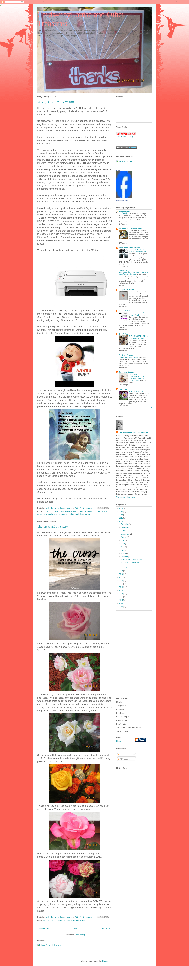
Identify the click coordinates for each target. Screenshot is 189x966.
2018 (121, 574)
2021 (121, 518)
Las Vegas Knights (50, 514)
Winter (82, 921)
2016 (121, 581)
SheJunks (123, 389)
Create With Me (125, 311)
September (125, 534)
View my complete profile (125, 497)
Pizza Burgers (124, 214)
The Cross (66, 921)
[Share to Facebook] (105, 508)
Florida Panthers (86, 511)
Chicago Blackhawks (56, 511)
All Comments (124, 759)
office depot (74, 514)
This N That (123, 334)
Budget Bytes (124, 212)
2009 (121, 603)
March (123, 553)
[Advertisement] (134, 653)
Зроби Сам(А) (124, 271)
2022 (121, 515)
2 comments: (88, 917)
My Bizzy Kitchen (126, 355)
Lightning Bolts (63, 514)
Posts (121, 755)
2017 (121, 577)
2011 (121, 597)
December (125, 524)
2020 (121, 521)
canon (45, 511)
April (123, 550)
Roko (82, 514)
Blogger (105, 961)
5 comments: (88, 508)
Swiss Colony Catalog (124, 137)
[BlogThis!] (100, 508)
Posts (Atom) (80, 935)
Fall (44, 921)
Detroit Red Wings (72, 511)
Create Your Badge (122, 200)
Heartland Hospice (100, 511)
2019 (121, 571)
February (124, 557)
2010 (121, 600)
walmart (87, 514)
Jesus (39, 514)
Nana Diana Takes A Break (129, 248)
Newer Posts (44, 929)
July (123, 540)
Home (75, 929)
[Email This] (98, 508)
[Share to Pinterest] (107, 508)
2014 (121, 587)
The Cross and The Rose (52, 526)
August (124, 537)
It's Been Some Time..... (137, 391)
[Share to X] (103, 508)
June (123, 544)
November (125, 527)
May (123, 547)
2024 (121, 508)
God (48, 921)
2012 (121, 594)
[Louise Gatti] (124, 198)
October (124, 531)
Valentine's (75, 921)
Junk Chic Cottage (126, 372)
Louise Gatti (120, 170)
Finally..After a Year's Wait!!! (55, 102)
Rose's (53, 921)
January (124, 567)
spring (59, 921)
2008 (121, 607)
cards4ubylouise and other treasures (133, 432)
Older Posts (105, 929)
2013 (121, 590)
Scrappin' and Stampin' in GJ (130, 229)
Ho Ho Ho (132, 292)
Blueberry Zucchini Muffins (128, 357)
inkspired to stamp (126, 290)
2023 (121, 512)
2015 (121, 584)
